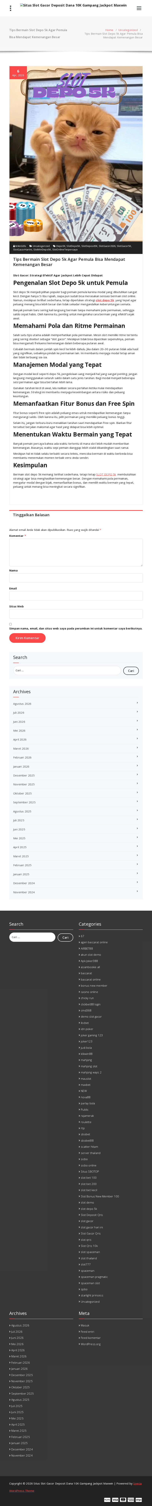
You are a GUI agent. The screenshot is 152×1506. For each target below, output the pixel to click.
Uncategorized (128, 30)
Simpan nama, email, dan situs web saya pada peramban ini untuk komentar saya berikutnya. (76, 628)
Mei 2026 (19, 730)
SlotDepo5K (73, 246)
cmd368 (86, 1010)
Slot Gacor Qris (91, 1233)
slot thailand (89, 1258)
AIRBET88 (87, 948)
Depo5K (60, 246)
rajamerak (87, 1115)
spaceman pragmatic (94, 1277)
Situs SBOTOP (90, 1171)
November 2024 (24, 892)
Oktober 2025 (22, 793)
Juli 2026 (18, 712)
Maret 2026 (21, 748)
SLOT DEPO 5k (106, 474)
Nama (13, 570)
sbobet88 (87, 1140)
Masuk (85, 1325)
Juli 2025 (18, 820)
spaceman (87, 1270)
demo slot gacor (91, 1016)
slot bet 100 (89, 1177)
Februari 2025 (22, 865)
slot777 (86, 1264)
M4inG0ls (20, 246)
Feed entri (87, 1331)
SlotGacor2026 (107, 246)
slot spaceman (90, 1252)
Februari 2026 (22, 757)
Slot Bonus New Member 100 (100, 1196)
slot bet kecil (89, 1190)
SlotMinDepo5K (42, 249)
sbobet (85, 1134)
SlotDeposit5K (89, 246)
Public (84, 1109)
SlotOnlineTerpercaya (65, 249)
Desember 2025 (24, 775)
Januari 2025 (21, 874)
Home (109, 30)
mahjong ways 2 (91, 1072)
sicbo (84, 1159)
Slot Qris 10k (89, 1246)
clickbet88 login (90, 1004)
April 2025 (20, 847)
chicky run (87, 998)
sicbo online (88, 1165)
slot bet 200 (89, 1184)
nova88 (85, 1097)
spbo (84, 1289)
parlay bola (88, 1103)
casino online (89, 992)
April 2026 (20, 739)
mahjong (86, 1060)
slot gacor (87, 1221)
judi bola (86, 1047)
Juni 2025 (19, 829)
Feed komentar (91, 1338)
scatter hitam (89, 1146)
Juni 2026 (19, 721)
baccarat (86, 973)
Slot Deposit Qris (92, 1215)
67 (82, 936)
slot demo (87, 1202)
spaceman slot (90, 1283)
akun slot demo (91, 954)
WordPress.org (90, 1344)
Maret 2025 (21, 856)
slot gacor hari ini (92, 1227)
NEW (84, 1091)
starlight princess (92, 1295)
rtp (83, 1128)
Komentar (17, 536)
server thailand (90, 1153)
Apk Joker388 (89, 961)
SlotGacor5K (124, 246)
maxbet (85, 1085)
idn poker (87, 1029)
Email (13, 588)
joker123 (86, 1041)
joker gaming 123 (92, 1035)
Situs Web (16, 606)
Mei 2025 (19, 838)
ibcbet (85, 1023)
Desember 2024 (24, 883)
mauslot (86, 1078)
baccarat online (91, 979)
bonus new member (94, 985)
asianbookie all (90, 967)
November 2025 (24, 784)
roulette (86, 1122)
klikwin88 (86, 1054)
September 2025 (24, 802)
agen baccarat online (94, 942)
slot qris (86, 1240)
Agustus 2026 (22, 703)
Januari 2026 (21, 766)
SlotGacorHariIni (22, 249)
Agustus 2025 (22, 811)
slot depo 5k (105, 300)
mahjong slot (89, 1066)
